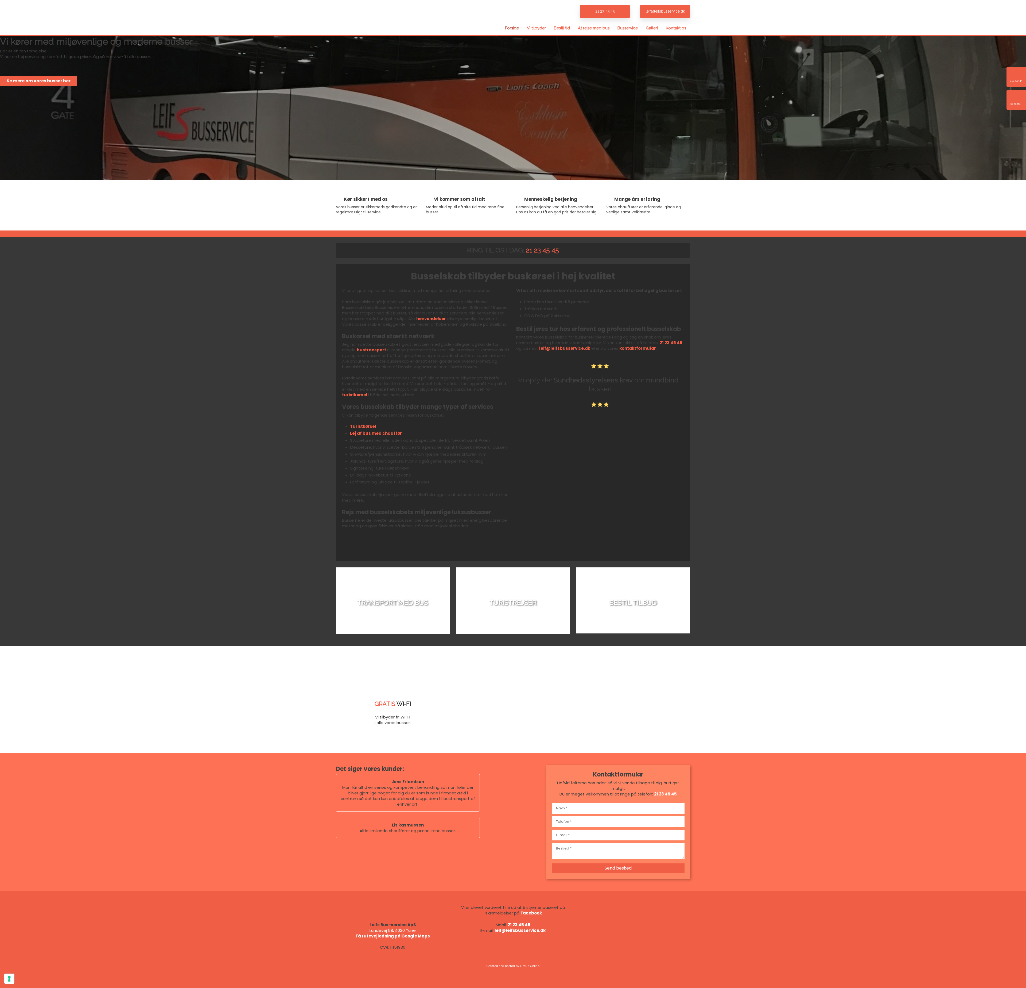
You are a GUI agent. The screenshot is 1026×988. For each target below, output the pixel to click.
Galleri (652, 28)
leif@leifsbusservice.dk (564, 348)
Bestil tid (562, 28)
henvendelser (431, 318)
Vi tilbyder (536, 28)
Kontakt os (676, 28)
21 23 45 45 (542, 250)
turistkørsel (354, 395)
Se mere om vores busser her (39, 81)
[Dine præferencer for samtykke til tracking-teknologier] (9, 979)
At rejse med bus (593, 28)
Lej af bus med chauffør (376, 433)
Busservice (627, 28)
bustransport (371, 350)
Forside (512, 28)
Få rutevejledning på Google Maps (393, 936)
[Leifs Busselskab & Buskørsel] (393, 18)
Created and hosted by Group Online (513, 966)
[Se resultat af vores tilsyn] (633, 935)
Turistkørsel (363, 426)
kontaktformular (637, 348)
